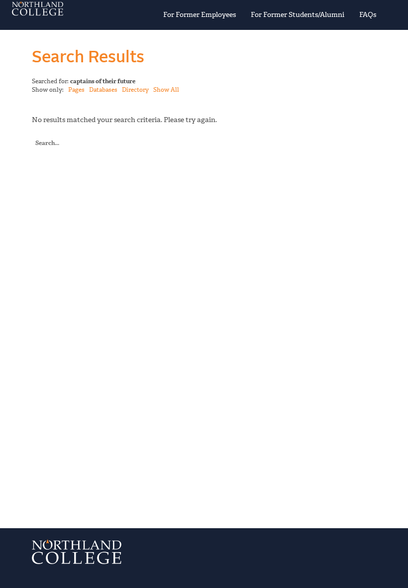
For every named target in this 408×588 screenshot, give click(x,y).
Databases (103, 90)
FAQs (367, 14)
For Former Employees (199, 14)
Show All (166, 90)
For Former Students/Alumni (297, 14)
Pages (76, 90)
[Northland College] (73, 8)
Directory (135, 90)
